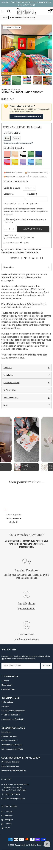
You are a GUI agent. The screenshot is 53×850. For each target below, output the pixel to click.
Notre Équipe (7, 685)
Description (9, 267)
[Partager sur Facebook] (21, 257)
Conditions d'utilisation (10, 715)
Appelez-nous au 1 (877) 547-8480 (19, 238)
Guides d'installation (9, 740)
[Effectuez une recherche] (9, 11)
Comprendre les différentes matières (17, 143)
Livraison (8, 367)
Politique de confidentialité (12, 719)
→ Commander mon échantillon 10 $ (26, 116)
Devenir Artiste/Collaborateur (13, 770)
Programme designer (10, 762)
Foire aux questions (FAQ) (12, 749)
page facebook (33, 575)
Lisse (7, 138)
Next (50, 50)
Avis (5, 405)
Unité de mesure (12, 188)
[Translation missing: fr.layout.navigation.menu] (2, 11)
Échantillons (6, 732)
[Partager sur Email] (41, 257)
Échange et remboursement (13, 711)
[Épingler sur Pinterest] (30, 257)
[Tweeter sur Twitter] (25, 257)
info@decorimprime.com (27, 639)
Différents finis (10, 390)
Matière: (12, 133)
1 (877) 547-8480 (26, 608)
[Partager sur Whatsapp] (37, 257)
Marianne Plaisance (10, 89)
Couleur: (14, 148)
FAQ (27, 242)
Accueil (4, 18)
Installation (8, 375)
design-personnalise (13, 519)
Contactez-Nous (8, 689)
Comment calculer (11, 382)
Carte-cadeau (7, 702)
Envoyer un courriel (14, 242)
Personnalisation (11, 397)
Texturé (16, 138)
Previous (3, 50)
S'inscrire (46, 665)
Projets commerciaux (10, 766)
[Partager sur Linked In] (33, 257)
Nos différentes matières (11, 745)
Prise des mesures (9, 736)
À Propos (5, 681)
